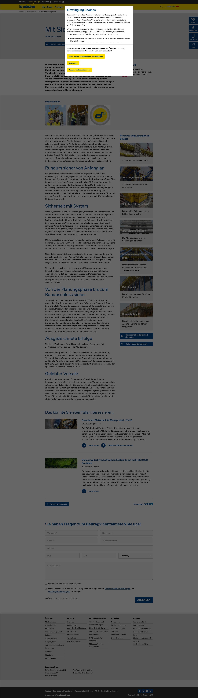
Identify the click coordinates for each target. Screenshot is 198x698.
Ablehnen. (73, 63)
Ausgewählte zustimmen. (79, 70)
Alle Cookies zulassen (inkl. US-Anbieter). (86, 56)
